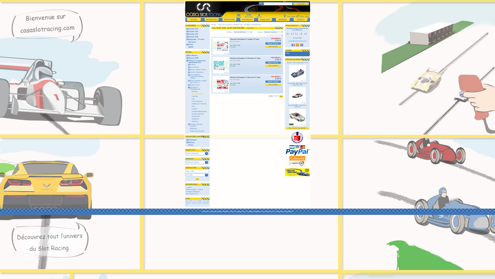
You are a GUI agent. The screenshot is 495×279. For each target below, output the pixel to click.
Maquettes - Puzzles (196, 39)
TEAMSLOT (195, 119)
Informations (212, 20)
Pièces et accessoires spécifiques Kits (196, 61)
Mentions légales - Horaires (194, 189)
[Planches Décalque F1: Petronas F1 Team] (220, 65)
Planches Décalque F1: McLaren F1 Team (245, 77)
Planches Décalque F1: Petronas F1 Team (245, 58)
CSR (193, 99)
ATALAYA (194, 91)
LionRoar (194, 109)
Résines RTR (193, 58)
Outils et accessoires (197, 131)
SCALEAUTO (196, 116)
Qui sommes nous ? (192, 194)
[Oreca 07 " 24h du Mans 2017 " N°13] (297, 81)
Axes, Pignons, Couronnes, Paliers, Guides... (197, 76)
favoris (259, 17)
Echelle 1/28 (193, 37)
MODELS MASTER (198, 114)
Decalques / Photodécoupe (195, 88)
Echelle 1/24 (193, 31)
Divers (190, 44)
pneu (199, 203)
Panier (289, 50)
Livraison (189, 187)
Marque (260, 32)
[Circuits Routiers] (297, 175)
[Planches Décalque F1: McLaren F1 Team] (220, 84)
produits (275, 96)
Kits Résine (192, 55)
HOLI (193, 106)
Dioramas (192, 42)
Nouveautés (229, 20)
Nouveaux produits (294, 59)
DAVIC (190, 47)
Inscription (190, 175)
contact (238, 17)
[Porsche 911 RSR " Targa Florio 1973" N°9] (297, 125)
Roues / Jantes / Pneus (198, 70)
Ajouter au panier (273, 43)
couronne (194, 203)
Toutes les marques (193, 162)
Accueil (193, 20)
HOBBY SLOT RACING (199, 104)
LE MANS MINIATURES (199, 111)
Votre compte (291, 16)
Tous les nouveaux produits (297, 128)
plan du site (249, 17)
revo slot (206, 201)
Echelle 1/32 (193, 29)
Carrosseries (194, 67)
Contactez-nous (241, 211)
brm (187, 201)
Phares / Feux (195, 85)
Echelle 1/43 (193, 34)
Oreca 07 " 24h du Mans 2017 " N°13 (297, 62)
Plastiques (192, 140)
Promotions (205, 211)
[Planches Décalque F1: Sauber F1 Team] (220, 46)
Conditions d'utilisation (193, 191)
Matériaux (193, 128)
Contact (300, 20)
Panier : (302, 16)
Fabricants (265, 20)
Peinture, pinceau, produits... (196, 125)
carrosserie (205, 203)
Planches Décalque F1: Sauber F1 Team (244, 39)
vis (186, 205)
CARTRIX (195, 96)
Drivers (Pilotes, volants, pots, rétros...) (198, 81)
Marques (283, 20)
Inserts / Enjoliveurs (197, 72)
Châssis (193, 64)
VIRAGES (195, 121)
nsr (195, 201)
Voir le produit (273, 46)
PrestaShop (288, 211)
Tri (267, 35)
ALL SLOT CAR (197, 94)
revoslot (199, 201)
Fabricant (229, 32)
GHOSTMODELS (197, 101)
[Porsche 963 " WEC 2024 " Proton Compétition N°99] (297, 103)
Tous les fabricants (193, 153)
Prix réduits (247, 20)
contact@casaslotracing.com (297, 41)
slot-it (191, 201)
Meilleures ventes (228, 211)
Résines (191, 142)
